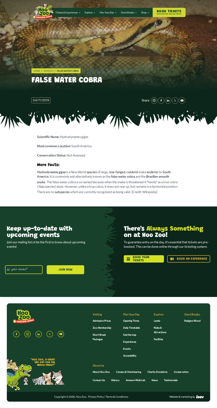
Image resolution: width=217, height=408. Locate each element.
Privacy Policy (96, 396)
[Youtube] (182, 100)
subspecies (62, 192)
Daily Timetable (131, 327)
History (115, 380)
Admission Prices (102, 320)
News (155, 380)
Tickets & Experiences (66, 12)
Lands (157, 320)
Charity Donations (157, 371)
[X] (175, 100)
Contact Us (99, 380)
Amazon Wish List (135, 380)
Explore (89, 12)
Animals (48, 70)
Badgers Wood (192, 320)
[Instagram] (154, 100)
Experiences (129, 341)
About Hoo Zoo (101, 371)
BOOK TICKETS (169, 12)
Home (36, 70)
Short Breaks (128, 12)
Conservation (181, 371)
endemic (153, 172)
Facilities (158, 339)
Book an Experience (192, 258)
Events (127, 348)
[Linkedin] (168, 100)
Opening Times (131, 320)
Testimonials (170, 380)
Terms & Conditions (117, 396)
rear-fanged (117, 172)
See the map (129, 334)
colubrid (132, 172)
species (92, 172)
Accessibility (129, 355)
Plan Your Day (107, 12)
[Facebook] (161, 100)
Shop (144, 12)
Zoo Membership (102, 327)
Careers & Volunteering (128, 371)
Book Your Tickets (141, 259)
